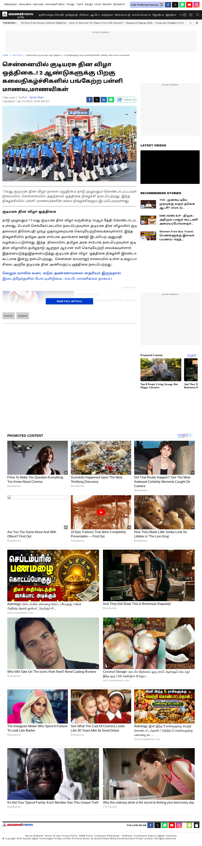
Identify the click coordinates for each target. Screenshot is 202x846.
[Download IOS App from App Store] (196, 825)
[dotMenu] (181, 15)
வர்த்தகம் (107, 15)
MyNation (119, 4)
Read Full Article (69, 301)
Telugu (70, 4)
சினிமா (84, 15)
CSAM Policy (86, 835)
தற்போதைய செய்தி (51, 15)
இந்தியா (171, 15)
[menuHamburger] (191, 15)
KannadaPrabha (55, 4)
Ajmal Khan (36, 97)
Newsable (25, 4)
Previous (191, 23)
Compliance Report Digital (149, 835)
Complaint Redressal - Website (113, 835)
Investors (171, 835)
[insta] (196, 4)
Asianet (17, 824)
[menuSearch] (197, 14)
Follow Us (129, 99)
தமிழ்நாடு (71, 15)
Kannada (38, 4)
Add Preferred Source (144, 4)
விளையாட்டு (122, 15)
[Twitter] (175, 4)
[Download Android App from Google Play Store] (189, 825)
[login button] (185, 14)
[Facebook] (168, 4)
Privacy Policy (70, 835)
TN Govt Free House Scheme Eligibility (43, 23)
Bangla (89, 4)
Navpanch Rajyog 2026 (139, 23)
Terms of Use (52, 835)
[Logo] (19, 14)
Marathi (107, 4)
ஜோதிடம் (158, 15)
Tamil (79, 4)
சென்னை (8, 315)
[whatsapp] (182, 4)
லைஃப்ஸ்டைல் (141, 15)
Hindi (97, 4)
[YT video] (189, 4)
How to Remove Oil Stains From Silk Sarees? (96, 23)
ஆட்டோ (95, 15)
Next (197, 23)
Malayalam (10, 4)
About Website (34, 835)
